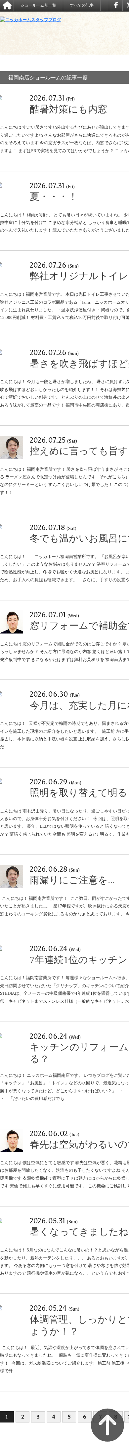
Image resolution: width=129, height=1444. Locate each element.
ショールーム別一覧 (38, 5)
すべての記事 (82, 5)
